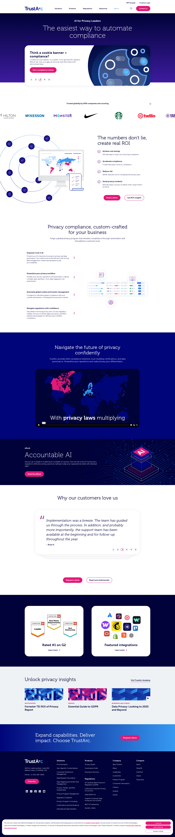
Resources (103, 9)
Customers (117, 776)
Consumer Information (121, 783)
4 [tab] (44, 80)
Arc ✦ (116, 9)
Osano (138, 776)
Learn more (53, 650)
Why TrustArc (117, 764)
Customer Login (144, 3)
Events (115, 795)
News (115, 768)
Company (117, 761)
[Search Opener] (131, 8)
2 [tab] (35, 80)
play (49, 79)
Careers (115, 787)
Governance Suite (91, 768)
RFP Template (130, 3)
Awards (115, 791)
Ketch (138, 764)
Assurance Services (92, 772)
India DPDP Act (90, 795)
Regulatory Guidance (64, 798)
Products (72, 9)
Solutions (58, 9)
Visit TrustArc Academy (140, 680)
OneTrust (139, 772)
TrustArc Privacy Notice (93, 823)
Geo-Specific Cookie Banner (67, 768)
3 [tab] (40, 80)
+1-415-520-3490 (37, 775)
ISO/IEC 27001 (90, 808)
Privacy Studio (90, 764)
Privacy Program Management (68, 794)
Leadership (117, 772)
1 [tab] (31, 80)
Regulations (87, 9)
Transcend (140, 780)
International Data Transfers (66, 809)
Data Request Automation (66, 778)
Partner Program (119, 780)
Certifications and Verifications (68, 805)
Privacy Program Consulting (67, 801)
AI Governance (62, 764)
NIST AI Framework (92, 804)
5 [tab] (131, 536)
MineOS (139, 768)
